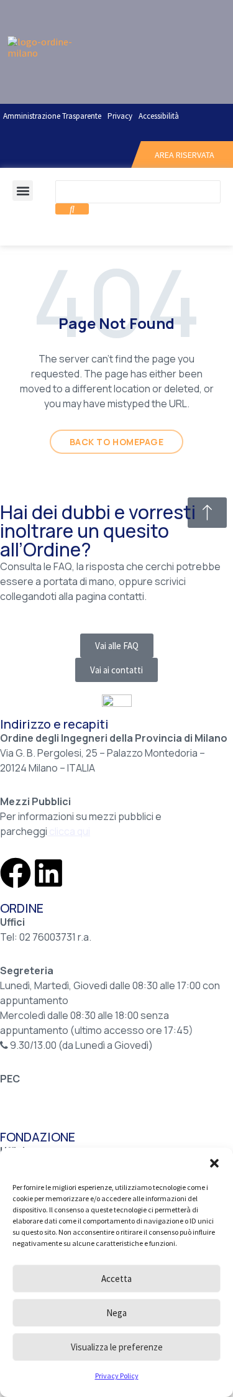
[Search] (72, 208)
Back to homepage (117, 442)
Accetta (116, 1278)
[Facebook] (15, 872)
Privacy (119, 116)
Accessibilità (159, 116)
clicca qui (69, 831)
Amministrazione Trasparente (52, 116)
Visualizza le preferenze (117, 1347)
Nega (116, 1313)
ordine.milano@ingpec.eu (58, 1093)
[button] (214, 1163)
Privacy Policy (117, 1375)
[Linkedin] (48, 872)
